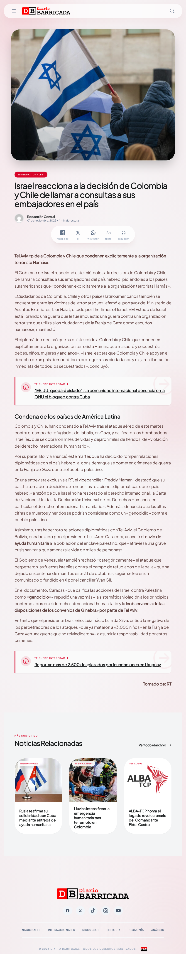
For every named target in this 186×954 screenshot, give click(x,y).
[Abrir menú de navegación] (13, 10)
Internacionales (61, 929)
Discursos (91, 929)
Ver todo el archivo (152, 745)
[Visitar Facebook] (67, 910)
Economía (136, 929)
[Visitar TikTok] (93, 910)
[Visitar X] (80, 910)
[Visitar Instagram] (105, 910)
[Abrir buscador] (172, 10)
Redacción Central (41, 216)
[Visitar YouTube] (118, 910)
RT (169, 683)
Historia (113, 929)
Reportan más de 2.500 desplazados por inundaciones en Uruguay (97, 664)
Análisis (157, 929)
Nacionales (31, 929)
